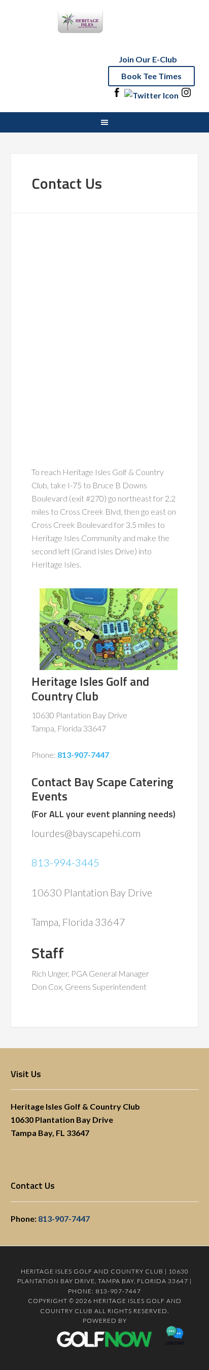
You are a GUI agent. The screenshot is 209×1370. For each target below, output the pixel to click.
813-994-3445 (65, 862)
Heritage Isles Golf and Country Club (104, 30)
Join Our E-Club (148, 59)
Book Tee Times (151, 76)
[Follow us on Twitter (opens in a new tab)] (151, 95)
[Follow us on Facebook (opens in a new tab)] (117, 95)
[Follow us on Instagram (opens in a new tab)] (186, 95)
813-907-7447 (64, 1218)
